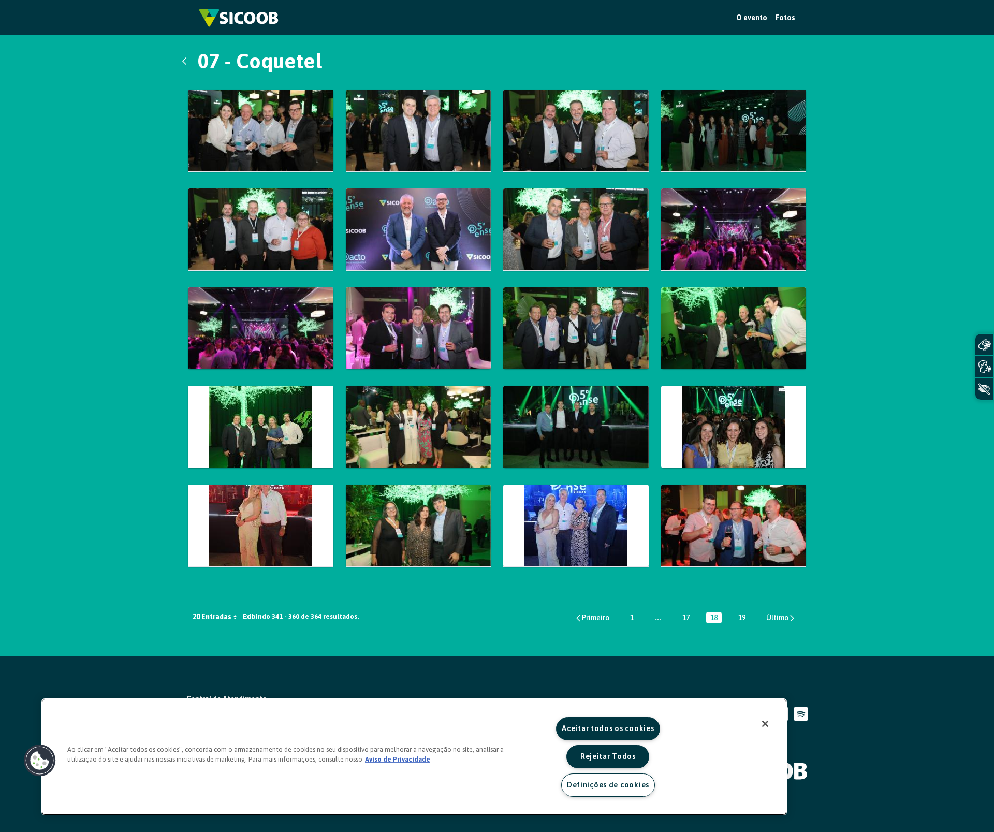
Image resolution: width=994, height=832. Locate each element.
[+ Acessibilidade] (984, 389)
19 (744, 618)
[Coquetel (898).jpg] (260, 229)
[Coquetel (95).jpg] (418, 526)
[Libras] (984, 344)
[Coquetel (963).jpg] (734, 526)
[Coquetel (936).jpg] (418, 427)
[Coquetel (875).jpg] (418, 131)
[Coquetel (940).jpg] (576, 427)
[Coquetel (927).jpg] (734, 328)
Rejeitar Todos (608, 756)
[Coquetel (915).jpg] (418, 328)
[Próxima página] (781, 618)
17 (688, 618)
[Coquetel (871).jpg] (260, 131)
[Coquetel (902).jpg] (576, 229)
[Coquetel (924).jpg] (576, 328)
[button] (39, 760)
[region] (414, 756)
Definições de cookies (608, 785)
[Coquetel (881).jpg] (576, 131)
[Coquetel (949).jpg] (260, 526)
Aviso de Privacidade (397, 759)
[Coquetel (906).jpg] (260, 328)
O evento (751, 17)
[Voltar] (187, 61)
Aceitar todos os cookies (608, 728)
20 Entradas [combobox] (212, 616)
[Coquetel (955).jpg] (576, 526)
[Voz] (984, 366)
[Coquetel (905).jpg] (734, 229)
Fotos (785, 17)
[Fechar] (765, 723)
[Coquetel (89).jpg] (734, 131)
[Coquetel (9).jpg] (418, 229)
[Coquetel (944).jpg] (734, 427)
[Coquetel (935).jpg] (260, 427)
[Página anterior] (592, 618)
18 (716, 618)
